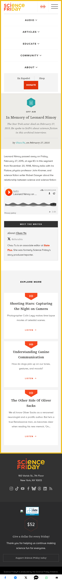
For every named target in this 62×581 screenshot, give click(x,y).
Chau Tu (20, 142)
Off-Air (31, 112)
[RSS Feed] (50, 488)
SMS (36, 577)
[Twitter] (25, 577)
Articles (30, 31)
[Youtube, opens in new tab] (22, 488)
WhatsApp (46, 577)
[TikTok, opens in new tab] (17, 488)
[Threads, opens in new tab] (39, 488)
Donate (31, 85)
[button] (42, 6)
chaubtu (17, 239)
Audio (29, 20)
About (30, 67)
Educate (30, 43)
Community (30, 55)
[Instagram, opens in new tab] (11, 488)
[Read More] (31, 316)
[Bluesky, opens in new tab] (33, 488)
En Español (23, 78)
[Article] (31, 102)
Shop (42, 78)
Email (57, 577)
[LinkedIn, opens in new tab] (45, 488)
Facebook (5, 577)
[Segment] (31, 296)
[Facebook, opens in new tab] (28, 488)
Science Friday (14, 7)
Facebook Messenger (15, 577)
